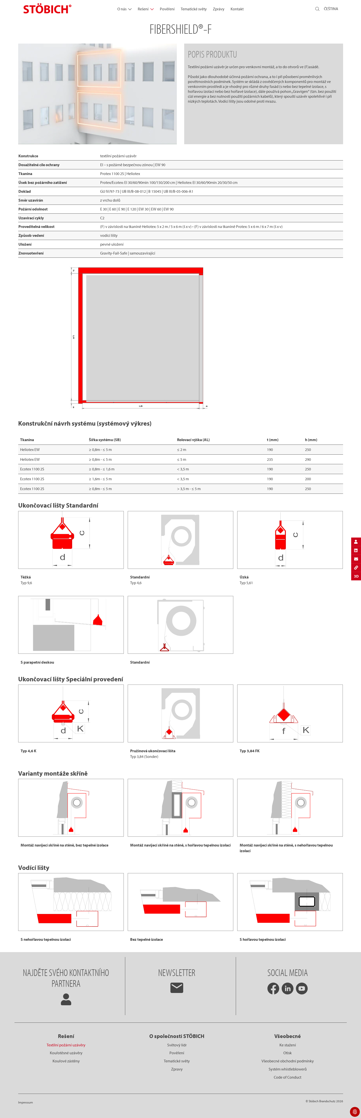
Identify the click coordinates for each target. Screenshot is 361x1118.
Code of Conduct (287, 1077)
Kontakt (237, 8)
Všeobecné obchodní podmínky (288, 1060)
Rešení (143, 8)
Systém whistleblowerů (288, 1069)
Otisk (287, 1052)
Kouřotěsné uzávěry (66, 1052)
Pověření (167, 8)
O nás (121, 8)
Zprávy (218, 8)
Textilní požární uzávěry (66, 1044)
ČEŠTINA (331, 8)
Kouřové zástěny (66, 1060)
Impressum (25, 1102)
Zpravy (177, 1069)
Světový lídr (177, 1044)
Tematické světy (194, 8)
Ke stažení (287, 1044)
